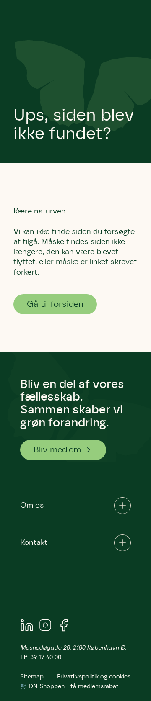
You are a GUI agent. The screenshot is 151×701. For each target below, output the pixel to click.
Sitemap (32, 677)
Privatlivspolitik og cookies (93, 677)
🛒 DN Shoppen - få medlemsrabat (69, 686)
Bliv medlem (57, 450)
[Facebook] (63, 627)
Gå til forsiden (55, 304)
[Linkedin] (27, 627)
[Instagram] (45, 627)
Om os (32, 505)
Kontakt (33, 543)
